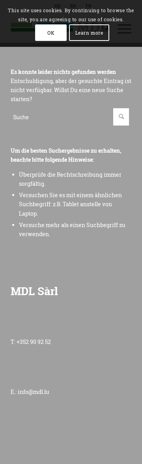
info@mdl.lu (33, 392)
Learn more (89, 33)
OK (50, 33)
